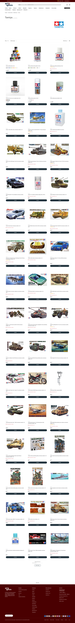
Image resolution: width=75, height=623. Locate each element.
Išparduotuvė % (19, 9)
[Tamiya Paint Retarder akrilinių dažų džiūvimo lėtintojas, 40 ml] (15, 538)
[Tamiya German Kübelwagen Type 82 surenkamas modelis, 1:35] (15, 149)
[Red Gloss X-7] (13, 67)
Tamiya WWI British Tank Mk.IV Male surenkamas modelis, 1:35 (59, 292)
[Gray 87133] (9, 100)
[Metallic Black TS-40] (31, 67)
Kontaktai (20, 591)
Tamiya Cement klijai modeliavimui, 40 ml (56, 65)
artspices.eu (47, 594)
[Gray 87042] (31, 100)
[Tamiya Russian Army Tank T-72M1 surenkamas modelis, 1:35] (15, 410)
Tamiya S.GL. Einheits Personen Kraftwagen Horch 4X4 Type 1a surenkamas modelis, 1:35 (15, 258)
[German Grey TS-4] (37, 67)
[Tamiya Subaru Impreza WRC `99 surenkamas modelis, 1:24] (15, 507)
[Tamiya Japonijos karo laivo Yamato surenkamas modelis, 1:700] (59, 476)
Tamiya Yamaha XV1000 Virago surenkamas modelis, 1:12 (37, 390)
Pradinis (6, 8)
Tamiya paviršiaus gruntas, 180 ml (33, 98)
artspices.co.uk (48, 593)
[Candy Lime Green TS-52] (30, 67)
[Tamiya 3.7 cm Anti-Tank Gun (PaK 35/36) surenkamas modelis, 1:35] (15, 312)
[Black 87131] (7, 100)
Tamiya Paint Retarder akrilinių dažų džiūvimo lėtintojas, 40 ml (15, 551)
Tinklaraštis (25, 9)
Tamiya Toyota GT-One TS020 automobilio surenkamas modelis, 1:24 (36, 551)
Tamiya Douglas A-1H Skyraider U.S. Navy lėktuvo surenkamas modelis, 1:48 (58, 551)
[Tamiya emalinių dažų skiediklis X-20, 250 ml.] (59, 117)
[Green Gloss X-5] (10, 67)
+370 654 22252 (61, 590)
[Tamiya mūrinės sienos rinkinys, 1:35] (37, 507)
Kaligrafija (24, 8)
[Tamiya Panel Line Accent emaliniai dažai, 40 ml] (15, 86)
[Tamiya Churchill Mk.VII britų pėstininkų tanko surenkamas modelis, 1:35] (37, 346)
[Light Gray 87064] (30, 100)
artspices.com (48, 591)
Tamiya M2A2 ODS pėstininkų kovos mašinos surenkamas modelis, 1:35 (59, 423)
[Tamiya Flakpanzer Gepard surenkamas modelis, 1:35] (59, 182)
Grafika (19, 8)
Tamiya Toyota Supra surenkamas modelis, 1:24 (13, 225)
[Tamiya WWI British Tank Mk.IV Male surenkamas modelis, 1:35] (59, 279)
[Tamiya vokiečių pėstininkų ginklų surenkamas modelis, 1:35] (37, 443)
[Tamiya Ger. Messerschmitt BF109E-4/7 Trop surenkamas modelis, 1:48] (37, 117)
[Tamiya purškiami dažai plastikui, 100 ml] (37, 54)
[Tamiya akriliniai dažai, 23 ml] (15, 54)
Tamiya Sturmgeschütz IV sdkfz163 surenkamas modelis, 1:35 (59, 225)
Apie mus (20, 593)
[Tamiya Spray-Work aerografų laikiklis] (59, 378)
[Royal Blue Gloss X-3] (7, 67)
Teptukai (35, 8)
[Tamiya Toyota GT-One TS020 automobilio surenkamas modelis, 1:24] (37, 538)
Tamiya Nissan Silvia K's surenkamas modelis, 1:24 (35, 291)
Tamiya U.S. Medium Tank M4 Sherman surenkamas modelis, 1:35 (15, 358)
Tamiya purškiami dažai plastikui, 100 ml (34, 65)
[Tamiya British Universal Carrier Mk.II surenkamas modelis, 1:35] (37, 214)
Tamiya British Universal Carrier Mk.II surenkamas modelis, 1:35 (37, 226)
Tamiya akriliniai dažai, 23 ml (10, 65)
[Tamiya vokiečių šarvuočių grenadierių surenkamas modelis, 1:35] (59, 443)
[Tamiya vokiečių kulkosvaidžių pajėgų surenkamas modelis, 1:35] (15, 476)
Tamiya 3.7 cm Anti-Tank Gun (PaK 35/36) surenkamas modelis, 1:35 (14, 325)
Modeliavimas (41, 8)
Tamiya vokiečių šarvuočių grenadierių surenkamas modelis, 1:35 (59, 456)
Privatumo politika (52, 619)
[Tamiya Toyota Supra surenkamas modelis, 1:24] (15, 214)
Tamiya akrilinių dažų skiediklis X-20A (56, 98)
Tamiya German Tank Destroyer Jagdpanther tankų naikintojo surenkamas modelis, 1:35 (37, 325)
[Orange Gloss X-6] (12, 67)
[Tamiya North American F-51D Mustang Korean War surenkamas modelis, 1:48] (37, 410)
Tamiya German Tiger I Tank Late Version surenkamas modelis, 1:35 (58, 520)
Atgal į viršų (37, 582)
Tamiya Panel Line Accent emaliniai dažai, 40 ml (13, 98)
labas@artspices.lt (62, 589)
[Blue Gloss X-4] (9, 67)
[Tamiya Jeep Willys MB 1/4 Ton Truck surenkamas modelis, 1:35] (59, 312)
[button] (69, 5)
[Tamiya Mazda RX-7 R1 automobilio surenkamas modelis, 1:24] (15, 182)
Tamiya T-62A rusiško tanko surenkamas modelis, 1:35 (14, 129)
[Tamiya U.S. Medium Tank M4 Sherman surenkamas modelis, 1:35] (15, 346)
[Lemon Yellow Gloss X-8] (15, 67)
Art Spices (6, 619)
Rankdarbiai (47, 8)
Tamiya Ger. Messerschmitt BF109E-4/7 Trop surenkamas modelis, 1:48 (37, 130)
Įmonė (69, 619)
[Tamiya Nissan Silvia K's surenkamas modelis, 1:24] (37, 279)
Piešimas (14, 8)
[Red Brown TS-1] (33, 67)
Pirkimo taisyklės (57, 619)
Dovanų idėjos (54, 8)
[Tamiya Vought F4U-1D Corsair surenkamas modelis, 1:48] (59, 346)
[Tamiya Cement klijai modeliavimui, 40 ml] (59, 54)
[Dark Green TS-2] (34, 67)
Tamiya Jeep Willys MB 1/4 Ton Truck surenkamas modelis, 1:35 (59, 325)
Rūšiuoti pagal (13, 40)
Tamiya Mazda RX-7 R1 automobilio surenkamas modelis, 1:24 (14, 195)
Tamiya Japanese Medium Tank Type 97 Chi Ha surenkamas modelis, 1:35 (59, 162)
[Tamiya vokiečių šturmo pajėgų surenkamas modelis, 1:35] (37, 476)
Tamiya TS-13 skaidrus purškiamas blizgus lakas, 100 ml (36, 194)
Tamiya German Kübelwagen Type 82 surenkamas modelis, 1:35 (15, 162)
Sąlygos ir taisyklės (46, 619)
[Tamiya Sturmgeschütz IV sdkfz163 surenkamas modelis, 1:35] (59, 214)
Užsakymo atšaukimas (22, 596)
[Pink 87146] (33, 100)
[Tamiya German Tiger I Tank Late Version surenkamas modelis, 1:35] (59, 507)
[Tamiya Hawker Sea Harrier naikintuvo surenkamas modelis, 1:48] (15, 279)
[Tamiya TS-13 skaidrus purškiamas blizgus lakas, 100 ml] (37, 182)
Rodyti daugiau (38, 565)
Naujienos (14, 9)
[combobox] (39, 5)
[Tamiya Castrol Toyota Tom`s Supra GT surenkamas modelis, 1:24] (15, 378)
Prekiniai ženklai (7, 9)
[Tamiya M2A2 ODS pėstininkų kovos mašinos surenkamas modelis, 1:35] (59, 410)
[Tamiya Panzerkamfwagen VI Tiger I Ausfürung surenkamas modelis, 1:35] (37, 149)
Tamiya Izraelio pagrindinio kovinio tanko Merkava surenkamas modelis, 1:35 (13, 456)
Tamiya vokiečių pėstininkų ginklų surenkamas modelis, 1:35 (37, 455)
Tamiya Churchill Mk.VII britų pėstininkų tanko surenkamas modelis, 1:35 (37, 358)
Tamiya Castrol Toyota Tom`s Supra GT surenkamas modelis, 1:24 (15, 391)
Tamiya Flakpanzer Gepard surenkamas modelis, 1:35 (58, 194)
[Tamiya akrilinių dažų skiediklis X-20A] (59, 86)
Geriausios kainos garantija (23, 589)
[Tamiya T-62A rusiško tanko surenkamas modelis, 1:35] (15, 117)
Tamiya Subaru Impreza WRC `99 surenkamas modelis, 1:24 (15, 519)
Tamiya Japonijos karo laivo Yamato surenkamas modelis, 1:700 (58, 488)
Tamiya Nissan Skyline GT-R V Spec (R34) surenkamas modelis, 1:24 (58, 258)
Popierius (30, 8)
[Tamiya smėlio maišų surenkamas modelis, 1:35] (37, 246)
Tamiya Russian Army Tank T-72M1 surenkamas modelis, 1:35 (15, 422)
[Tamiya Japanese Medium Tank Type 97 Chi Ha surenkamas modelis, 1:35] (59, 149)
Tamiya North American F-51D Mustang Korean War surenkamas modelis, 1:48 (36, 423)
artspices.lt (47, 589)
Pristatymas (62, 619)
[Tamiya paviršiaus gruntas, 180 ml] (37, 86)
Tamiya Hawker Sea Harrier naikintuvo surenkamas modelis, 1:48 (15, 292)
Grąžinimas (66, 619)
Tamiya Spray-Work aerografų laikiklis (56, 390)
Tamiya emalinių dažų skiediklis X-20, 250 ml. (57, 129)
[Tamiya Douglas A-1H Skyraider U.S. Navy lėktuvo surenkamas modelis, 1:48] (59, 538)
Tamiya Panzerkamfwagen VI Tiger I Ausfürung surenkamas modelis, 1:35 (37, 162)
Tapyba (10, 8)
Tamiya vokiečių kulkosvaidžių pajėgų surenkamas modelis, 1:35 (15, 488)
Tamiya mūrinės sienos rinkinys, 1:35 (33, 519)
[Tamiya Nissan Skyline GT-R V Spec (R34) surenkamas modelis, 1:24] (59, 246)
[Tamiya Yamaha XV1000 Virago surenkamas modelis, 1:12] (37, 378)
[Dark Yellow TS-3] (36, 67)
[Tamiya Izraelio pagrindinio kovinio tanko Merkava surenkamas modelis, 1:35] (15, 443)
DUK (19, 594)
